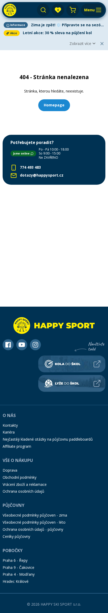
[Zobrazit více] (54, 25)
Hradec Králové (16, 581)
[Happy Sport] (10, 10)
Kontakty (10, 425)
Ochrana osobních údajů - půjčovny (33, 529)
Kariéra (9, 432)
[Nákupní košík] (72, 10)
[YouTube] (21, 344)
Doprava (10, 470)
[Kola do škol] (71, 364)
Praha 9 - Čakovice (18, 567)
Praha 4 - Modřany (19, 574)
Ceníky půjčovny (16, 536)
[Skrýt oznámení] (102, 43)
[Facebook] (8, 344)
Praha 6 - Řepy (15, 560)
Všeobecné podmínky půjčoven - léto (34, 522)
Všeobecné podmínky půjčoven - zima (35, 515)
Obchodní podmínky (19, 477)
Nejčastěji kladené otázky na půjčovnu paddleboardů (48, 439)
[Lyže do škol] (71, 383)
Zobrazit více (80, 43)
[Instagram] (35, 344)
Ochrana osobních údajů (23, 491)
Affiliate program (17, 446)
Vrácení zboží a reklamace (25, 484)
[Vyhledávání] (43, 10)
